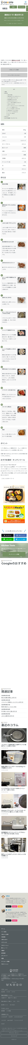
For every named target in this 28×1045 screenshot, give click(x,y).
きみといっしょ (4, 945)
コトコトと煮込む (11, 113)
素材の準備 (10, 94)
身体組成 (3, 953)
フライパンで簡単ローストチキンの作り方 (12, 702)
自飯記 (2, 950)
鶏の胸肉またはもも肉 (12, 99)
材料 (6, 91)
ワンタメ (5, 1008)
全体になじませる (11, 104)
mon (14, 1001)
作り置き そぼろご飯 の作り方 (9, 711)
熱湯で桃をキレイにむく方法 (8, 707)
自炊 (13, 7)
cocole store (3, 1016)
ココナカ (13, 991)
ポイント (6, 116)
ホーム (3, 929)
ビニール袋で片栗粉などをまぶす (14, 102)
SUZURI (10, 1016)
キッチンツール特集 (14, 554)
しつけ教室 (8, 1010)
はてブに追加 (21, 539)
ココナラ (3, 1020)
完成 (9, 115)
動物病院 (3, 1010)
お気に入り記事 (4, 934)
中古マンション (4, 964)
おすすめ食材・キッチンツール (11, 118)
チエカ (18, 1001)
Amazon (20, 906)
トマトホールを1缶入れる (13, 111)
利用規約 (3, 937)
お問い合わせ (4, 939)
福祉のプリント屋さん (12, 997)
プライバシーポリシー (14, 1033)
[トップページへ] (7, 3)
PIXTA (2, 1023)
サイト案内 (3, 931)
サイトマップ (14, 1036)
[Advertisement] (14, 42)
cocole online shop (18, 1016)
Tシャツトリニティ (18, 1020)
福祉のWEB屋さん (6, 995)
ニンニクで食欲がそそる (12, 107)
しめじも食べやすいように (13, 97)
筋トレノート (4, 948)
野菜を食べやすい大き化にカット (14, 96)
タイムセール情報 (5, 961)
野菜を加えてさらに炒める (13, 110)
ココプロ (8, 991)
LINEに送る (9, 539)
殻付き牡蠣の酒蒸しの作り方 (8, 697)
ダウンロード (4, 955)
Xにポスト (8, 535)
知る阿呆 (3, 991)
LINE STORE (9, 1020)
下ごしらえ (21, 7)
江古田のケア (4, 997)
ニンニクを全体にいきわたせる (14, 108)
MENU (25, 4)
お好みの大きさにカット (12, 101)
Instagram (15, 906)
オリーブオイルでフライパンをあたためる (16, 105)
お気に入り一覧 (19, 80)
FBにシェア (22, 535)
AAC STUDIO (12, 1004)
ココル (4, 989)
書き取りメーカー (4, 1004)
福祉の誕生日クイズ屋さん (6, 1001)
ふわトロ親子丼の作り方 (7, 716)
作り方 (6, 93)
